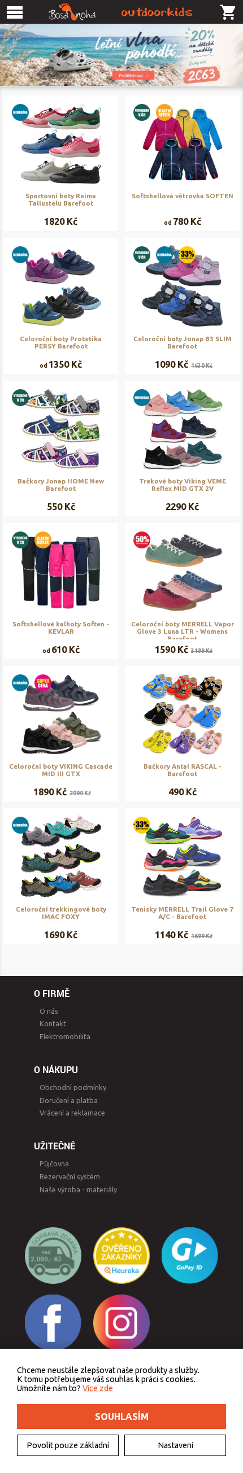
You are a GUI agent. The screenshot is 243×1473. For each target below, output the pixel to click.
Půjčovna (54, 1163)
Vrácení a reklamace (72, 1113)
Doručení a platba (69, 1100)
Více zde (98, 1388)
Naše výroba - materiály (78, 1189)
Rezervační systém (70, 1176)
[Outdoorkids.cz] (121, 12)
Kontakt (53, 1023)
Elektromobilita (65, 1036)
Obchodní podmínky (73, 1087)
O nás (49, 1011)
